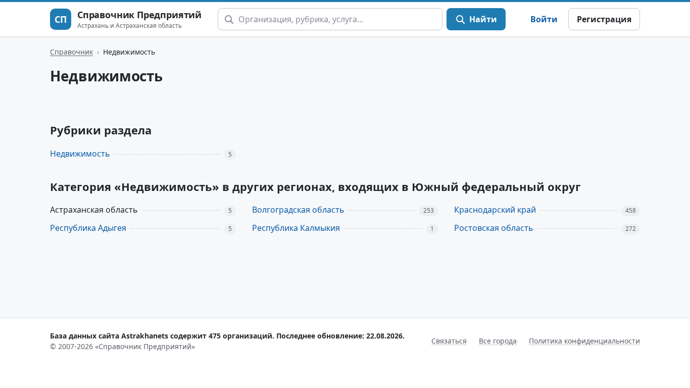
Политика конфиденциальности (584, 341)
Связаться (449, 341)
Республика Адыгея (88, 227)
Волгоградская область (298, 209)
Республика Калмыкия (296, 227)
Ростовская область (493, 227)
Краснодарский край (495, 209)
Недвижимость (80, 153)
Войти (544, 19)
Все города (498, 341)
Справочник (71, 52)
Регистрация (604, 19)
